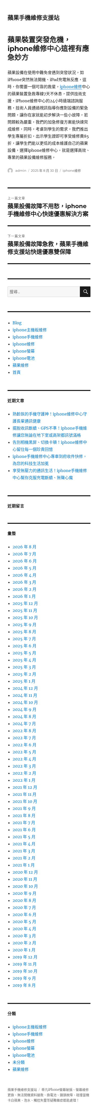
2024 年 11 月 (25, 695)
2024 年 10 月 (25, 702)
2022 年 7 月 (24, 737)
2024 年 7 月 (24, 723)
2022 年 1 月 (24, 780)
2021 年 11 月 (24, 794)
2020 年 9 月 (24, 893)
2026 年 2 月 (24, 589)
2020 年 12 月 (25, 872)
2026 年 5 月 (24, 568)
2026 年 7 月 (24, 553)
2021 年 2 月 (24, 857)
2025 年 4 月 (24, 659)
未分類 (19, 1062)
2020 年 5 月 (24, 921)
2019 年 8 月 (24, 985)
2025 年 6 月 (24, 645)
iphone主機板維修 (30, 329)
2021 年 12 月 (25, 787)
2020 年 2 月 (24, 942)
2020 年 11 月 (25, 879)
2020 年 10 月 (25, 886)
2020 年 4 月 (24, 928)
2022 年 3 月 (24, 766)
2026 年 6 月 (25, 560)
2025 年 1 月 (24, 681)
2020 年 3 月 (24, 935)
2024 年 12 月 (25, 688)
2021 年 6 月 (24, 829)
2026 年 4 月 (24, 575)
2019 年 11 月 (25, 964)
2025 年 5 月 (24, 652)
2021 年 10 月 (25, 801)
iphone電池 (24, 358)
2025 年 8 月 (24, 631)
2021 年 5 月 (24, 836)
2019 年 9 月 (24, 978)
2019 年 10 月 (25, 971)
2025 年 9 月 (24, 624)
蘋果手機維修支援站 (34, 17)
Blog (17, 322)
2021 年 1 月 (24, 865)
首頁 (17, 372)
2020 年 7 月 (24, 907)
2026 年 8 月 (24, 546)
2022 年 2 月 (24, 773)
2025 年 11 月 (25, 610)
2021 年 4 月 (24, 843)
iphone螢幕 (24, 351)
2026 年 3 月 (24, 582)
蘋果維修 (21, 365)
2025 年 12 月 (25, 603)
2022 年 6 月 (24, 744)
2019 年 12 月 (25, 956)
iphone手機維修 (28, 336)
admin (20, 170)
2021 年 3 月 (24, 850)
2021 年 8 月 (24, 815)
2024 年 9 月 (24, 709)
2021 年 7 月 (24, 822)
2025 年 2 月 (24, 674)
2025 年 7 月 (24, 638)
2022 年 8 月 (24, 730)
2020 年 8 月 (24, 900)
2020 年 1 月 (24, 949)
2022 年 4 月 (24, 758)
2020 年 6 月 (24, 914)
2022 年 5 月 (24, 751)
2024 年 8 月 (24, 716)
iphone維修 (71, 86)
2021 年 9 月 (24, 808)
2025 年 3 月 (24, 667)
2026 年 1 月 (24, 596)
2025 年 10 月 (25, 617)
